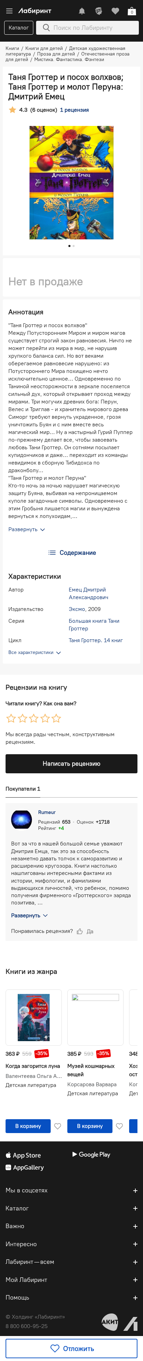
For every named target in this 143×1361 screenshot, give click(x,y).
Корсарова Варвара (92, 1084)
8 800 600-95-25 (27, 1326)
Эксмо (77, 609)
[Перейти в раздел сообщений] (82, 11)
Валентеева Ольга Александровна (34, 1076)
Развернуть (25, 915)
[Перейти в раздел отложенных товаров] (115, 11)
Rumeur (47, 812)
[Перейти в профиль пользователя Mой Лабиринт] (99, 11)
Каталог (19, 27)
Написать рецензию (71, 763)
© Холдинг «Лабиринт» (35, 1316)
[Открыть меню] (9, 11)
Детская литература (31, 1085)
